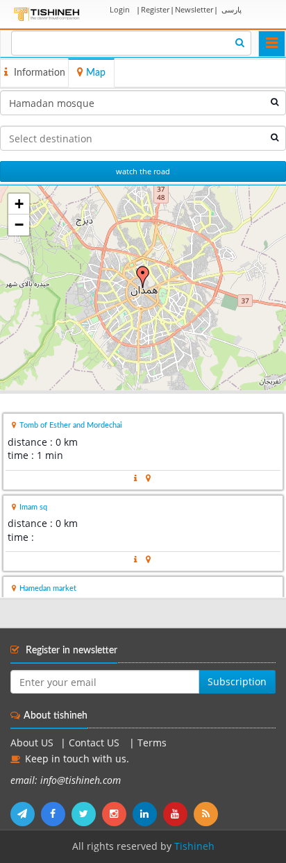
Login (120, 9)
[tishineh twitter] (87, 813)
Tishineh (194, 846)
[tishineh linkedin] (148, 813)
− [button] (19, 224)
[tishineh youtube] (178, 813)
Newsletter (194, 9)
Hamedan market (47, 588)
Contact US (95, 743)
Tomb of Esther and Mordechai (70, 425)
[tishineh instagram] (117, 813)
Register (155, 9)
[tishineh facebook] (56, 813)
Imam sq (33, 507)
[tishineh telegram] (25, 813)
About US (31, 743)
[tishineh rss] (207, 813)
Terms (152, 743)
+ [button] (19, 203)
